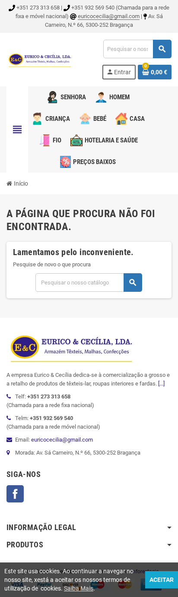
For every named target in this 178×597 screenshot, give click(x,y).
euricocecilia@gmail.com (109, 16)
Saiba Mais (78, 588)
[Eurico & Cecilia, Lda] (39, 59)
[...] (161, 383)
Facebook (15, 493)
